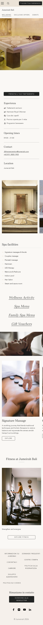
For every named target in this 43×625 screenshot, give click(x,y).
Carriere (12, 568)
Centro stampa (31, 560)
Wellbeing (6, 15)
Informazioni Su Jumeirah (12, 555)
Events (35, 15)
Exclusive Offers (22, 15)
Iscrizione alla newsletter (21, 599)
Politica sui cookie (12, 583)
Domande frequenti (31, 553)
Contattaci (12, 562)
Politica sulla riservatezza (31, 567)
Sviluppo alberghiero (12, 575)
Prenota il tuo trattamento (30, 3)
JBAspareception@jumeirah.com (16, 151)
